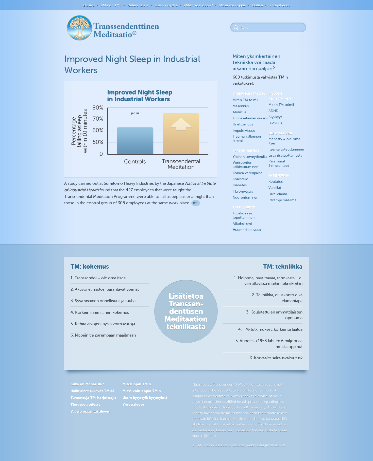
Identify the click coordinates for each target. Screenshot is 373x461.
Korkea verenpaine (248, 173)
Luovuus (275, 123)
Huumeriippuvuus (247, 230)
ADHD (273, 111)
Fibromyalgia (243, 191)
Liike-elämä (277, 194)
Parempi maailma (282, 200)
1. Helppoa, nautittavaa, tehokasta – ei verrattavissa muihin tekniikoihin (268, 281)
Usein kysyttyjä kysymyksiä (145, 398)
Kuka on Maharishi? (87, 384)
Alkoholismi (242, 224)
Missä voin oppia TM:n (142, 391)
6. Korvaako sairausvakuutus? (276, 358)
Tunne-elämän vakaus (250, 118)
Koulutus (275, 181)
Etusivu (89, 5)
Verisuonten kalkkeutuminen (245, 165)
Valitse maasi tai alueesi (91, 411)
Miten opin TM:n (137, 384)
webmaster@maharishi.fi (265, 445)
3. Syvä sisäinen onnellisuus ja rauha (103, 301)
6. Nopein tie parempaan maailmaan (103, 335)
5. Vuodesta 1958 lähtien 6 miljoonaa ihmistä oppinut (268, 344)
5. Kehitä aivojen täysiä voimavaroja (103, 324)
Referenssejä (138, 5)
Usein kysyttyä (166, 5)
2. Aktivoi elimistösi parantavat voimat (105, 289)
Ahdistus (239, 112)
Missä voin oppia (232, 5)
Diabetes (240, 185)
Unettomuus (243, 124)
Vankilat (274, 188)
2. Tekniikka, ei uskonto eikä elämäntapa (277, 298)
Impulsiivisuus (244, 131)
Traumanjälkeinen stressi (247, 139)
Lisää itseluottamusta (285, 155)
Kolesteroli (241, 179)
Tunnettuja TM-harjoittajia (93, 398)
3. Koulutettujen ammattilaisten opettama (274, 315)
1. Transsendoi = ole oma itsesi (98, 278)
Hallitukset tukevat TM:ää (92, 391)
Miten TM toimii (245, 100)
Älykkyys (275, 117)
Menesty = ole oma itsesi (284, 141)
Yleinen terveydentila (250, 157)
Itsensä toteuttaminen (286, 149)
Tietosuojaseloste (85, 404)
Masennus (241, 106)
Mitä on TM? (111, 5)
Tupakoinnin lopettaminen (244, 215)
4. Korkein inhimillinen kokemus (100, 312)
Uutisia (257, 5)
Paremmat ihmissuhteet (278, 163)
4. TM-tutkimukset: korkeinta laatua (270, 329)
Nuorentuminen (245, 197)
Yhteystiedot (279, 5)
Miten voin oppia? (198, 5)
